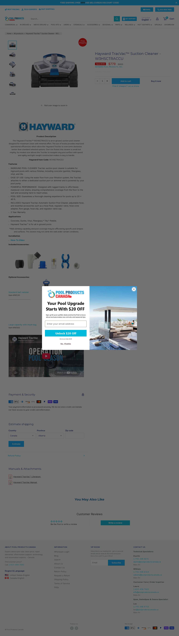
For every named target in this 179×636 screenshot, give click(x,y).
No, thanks (66, 343)
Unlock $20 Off (65, 333)
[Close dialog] (134, 289)
